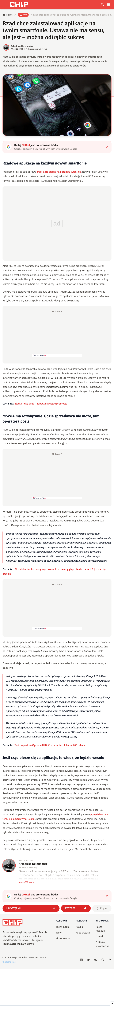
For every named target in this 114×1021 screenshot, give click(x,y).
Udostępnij (13, 908)
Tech (25, 15)
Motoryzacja (63, 938)
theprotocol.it (9, 962)
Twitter (70, 908)
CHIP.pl (13, 957)
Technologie (62, 926)
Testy (58, 932)
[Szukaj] (102, 4)
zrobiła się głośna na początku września (59, 171)
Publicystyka (83, 932)
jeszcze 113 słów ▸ (26, 882)
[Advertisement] (57, 333)
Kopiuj (103, 908)
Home (9, 14)
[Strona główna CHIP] (19, 4)
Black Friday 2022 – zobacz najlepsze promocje (41, 403)
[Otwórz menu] (108, 4)
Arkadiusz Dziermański (22, 46)
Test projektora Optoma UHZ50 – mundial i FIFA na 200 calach (50, 745)
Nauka (79, 926)
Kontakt (99, 936)
